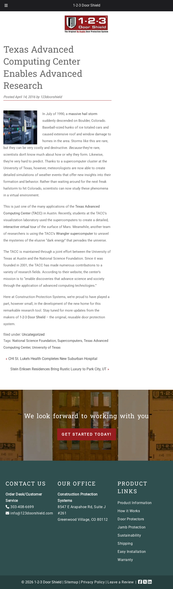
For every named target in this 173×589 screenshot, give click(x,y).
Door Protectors (131, 519)
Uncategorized (33, 334)
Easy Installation (132, 551)
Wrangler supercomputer (74, 234)
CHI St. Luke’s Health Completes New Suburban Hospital (52, 359)
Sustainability (129, 535)
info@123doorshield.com (31, 513)
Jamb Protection (132, 527)
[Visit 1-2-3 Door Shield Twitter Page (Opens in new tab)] (145, 582)
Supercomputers (69, 341)
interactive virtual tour (19, 227)
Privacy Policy (93, 582)
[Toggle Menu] (6, 5)
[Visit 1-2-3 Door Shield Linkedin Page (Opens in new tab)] (150, 582)
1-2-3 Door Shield (86, 5)
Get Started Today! (87, 434)
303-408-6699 (21, 507)
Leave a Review (120, 582)
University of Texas (46, 347)
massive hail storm (82, 114)
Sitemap (71, 582)
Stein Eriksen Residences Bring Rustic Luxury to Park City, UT (58, 369)
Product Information (135, 503)
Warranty (125, 560)
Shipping (125, 543)
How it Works (129, 511)
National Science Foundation (34, 341)
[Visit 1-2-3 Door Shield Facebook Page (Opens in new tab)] (140, 582)
